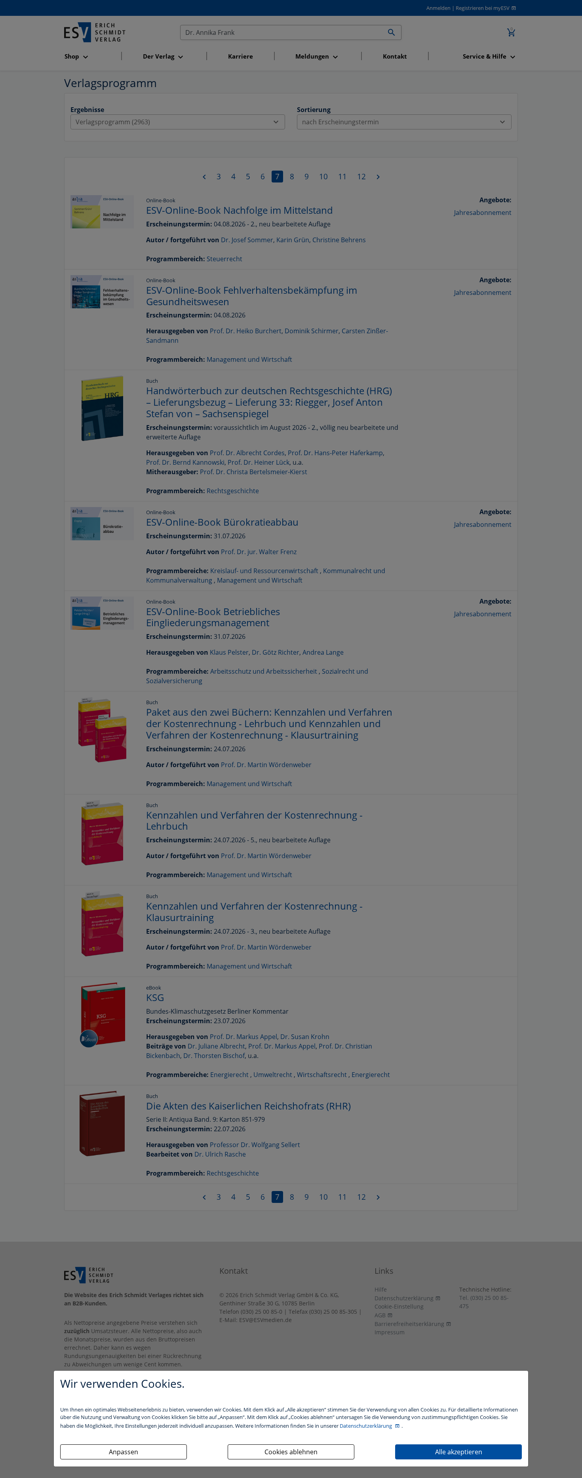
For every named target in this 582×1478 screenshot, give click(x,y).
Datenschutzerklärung (366, 1425)
